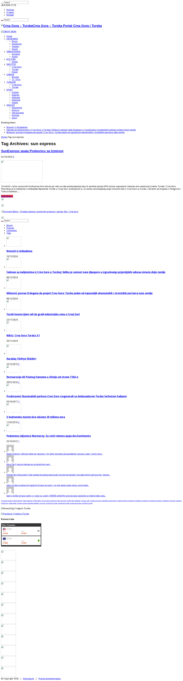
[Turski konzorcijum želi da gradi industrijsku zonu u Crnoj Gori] (8, 591)
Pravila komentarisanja (49, 678)
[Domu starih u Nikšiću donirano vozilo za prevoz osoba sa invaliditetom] (8, 676)
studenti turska (87, 503)
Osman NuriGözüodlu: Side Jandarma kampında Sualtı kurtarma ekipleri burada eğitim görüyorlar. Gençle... (58, 475)
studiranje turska (63, 503)
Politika (15, 115)
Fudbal (15, 92)
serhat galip (37, 501)
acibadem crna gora (169, 501)
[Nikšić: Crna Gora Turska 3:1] (8, 602)
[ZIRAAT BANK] (8, 31)
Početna (10, 10)
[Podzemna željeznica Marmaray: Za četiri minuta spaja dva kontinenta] (13, 430)
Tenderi (15, 46)
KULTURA (11, 59)
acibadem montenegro (109, 501)
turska (69, 501)
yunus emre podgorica (49, 501)
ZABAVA (10, 74)
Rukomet (16, 100)
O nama (10, 12)
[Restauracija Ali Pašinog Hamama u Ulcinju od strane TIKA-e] (13, 372)
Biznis (15, 41)
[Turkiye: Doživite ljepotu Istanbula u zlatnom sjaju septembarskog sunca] (8, 655)
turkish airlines (17, 501)
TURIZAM (11, 82)
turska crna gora (95, 501)
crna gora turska (6, 501)
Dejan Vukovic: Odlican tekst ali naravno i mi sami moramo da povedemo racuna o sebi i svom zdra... (54, 454)
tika (72, 501)
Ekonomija (17, 107)
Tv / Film (16, 79)
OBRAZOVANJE (13, 51)
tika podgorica (28, 501)
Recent (9, 225)
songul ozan (85, 501)
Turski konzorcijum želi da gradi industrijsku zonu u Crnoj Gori (43, 314)
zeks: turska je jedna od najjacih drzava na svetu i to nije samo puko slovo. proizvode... (47, 485)
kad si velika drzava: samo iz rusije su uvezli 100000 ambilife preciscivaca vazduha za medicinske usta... (56, 496)
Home (9, 36)
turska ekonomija (75, 503)
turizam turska (22, 503)
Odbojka (16, 97)
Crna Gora (16, 67)
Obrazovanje (18, 113)
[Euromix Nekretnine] (40, 211)
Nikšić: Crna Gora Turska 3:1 (23, 335)
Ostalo (15, 102)
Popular (10, 228)
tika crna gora (61, 501)
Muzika (15, 77)
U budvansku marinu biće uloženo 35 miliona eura (35, 417)
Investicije (17, 44)
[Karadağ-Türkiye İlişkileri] (13, 353)
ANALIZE (10, 105)
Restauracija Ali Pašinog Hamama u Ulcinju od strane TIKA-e (42, 377)
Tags (8, 233)
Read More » (7, 196)
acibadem (77, 501)
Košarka (15, 95)
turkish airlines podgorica (126, 501)
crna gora (42, 503)
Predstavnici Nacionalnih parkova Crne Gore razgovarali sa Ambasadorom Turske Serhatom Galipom (66, 396)
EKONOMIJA (12, 39)
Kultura (15, 110)
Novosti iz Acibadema (16, 127)
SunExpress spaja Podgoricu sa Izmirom (32, 151)
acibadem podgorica (142, 501)
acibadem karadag (33, 503)
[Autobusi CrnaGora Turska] (15, 514)
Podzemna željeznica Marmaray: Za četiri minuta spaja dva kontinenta (48, 436)
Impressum (28, 678)
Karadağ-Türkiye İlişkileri (21, 358)
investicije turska (51, 503)
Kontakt (10, 15)
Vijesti (15, 49)
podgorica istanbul (155, 501)
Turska (15, 69)
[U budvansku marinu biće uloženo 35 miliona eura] (13, 412)
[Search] (2, 20)
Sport (14, 118)
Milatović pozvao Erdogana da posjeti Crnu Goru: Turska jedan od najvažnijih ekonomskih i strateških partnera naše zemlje (65, 132)
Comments (11, 230)
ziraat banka (12, 503)
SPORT (9, 90)
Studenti (16, 54)
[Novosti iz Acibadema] (8, 559)
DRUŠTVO (11, 64)
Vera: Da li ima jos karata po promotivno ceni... (28, 464)
